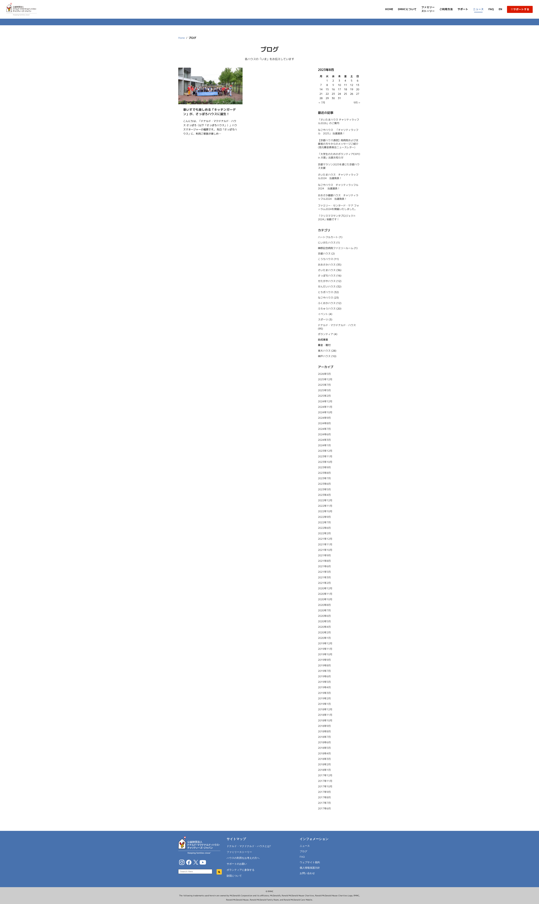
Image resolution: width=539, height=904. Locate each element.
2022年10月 (325, 511)
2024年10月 (325, 412)
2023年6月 (324, 484)
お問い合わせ (307, 873)
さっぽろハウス (327, 275)
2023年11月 (325, 456)
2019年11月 (325, 649)
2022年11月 (325, 506)
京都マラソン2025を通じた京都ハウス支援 (338, 166)
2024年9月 (324, 418)
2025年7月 (324, 385)
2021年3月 (324, 577)
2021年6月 (324, 566)
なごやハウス (325, 297)
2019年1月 (324, 704)
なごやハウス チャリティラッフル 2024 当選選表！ (339, 186)
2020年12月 (325, 588)
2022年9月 (324, 517)
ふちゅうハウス (327, 308)
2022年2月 (324, 533)
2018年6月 (324, 742)
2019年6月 (324, 676)
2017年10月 (325, 786)
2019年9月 (324, 660)
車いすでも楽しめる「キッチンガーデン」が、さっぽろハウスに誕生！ (209, 111)
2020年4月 (324, 627)
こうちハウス (325, 259)
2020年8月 (324, 605)
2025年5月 (324, 390)
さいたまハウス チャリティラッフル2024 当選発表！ (338, 176)
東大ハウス (324, 350)
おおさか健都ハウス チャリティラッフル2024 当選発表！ (338, 197)
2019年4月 (324, 687)
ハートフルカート (328, 237)
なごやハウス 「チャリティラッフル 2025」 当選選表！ (338, 131)
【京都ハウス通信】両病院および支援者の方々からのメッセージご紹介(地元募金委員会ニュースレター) (338, 144)
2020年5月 (324, 621)
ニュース (305, 845)
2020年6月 (324, 616)
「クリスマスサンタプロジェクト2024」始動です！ (337, 217)
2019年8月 (324, 665)
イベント (323, 314)
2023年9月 (324, 467)
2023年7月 (324, 478)
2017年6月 (324, 808)
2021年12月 (325, 539)
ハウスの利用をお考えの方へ (243, 857)
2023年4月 (324, 495)
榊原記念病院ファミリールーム (335, 248)
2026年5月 (324, 374)
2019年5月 (324, 682)
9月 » (357, 102)
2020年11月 (325, 594)
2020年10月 (325, 599)
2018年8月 (324, 731)
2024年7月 (324, 429)
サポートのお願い (237, 863)
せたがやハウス (327, 281)
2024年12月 (325, 401)
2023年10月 (325, 462)
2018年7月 (324, 737)
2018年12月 (325, 709)
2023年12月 (325, 451)
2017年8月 (324, 797)
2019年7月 (324, 671)
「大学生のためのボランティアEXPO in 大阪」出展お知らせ (339, 155)
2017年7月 (324, 803)
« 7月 (321, 102)
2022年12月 (325, 500)
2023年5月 (324, 489)
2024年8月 (324, 423)
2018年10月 (325, 720)
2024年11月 (325, 407)
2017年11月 (325, 781)
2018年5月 (324, 748)
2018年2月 (324, 764)
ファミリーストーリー (239, 852)
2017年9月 (324, 792)
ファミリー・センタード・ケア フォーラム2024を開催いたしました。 (338, 207)
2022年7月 (324, 522)
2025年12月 (325, 379)
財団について (234, 875)
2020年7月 (324, 610)
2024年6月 (324, 434)
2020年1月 (324, 638)
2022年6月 (324, 528)
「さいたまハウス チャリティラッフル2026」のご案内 (338, 121)
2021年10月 (325, 550)
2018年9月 (324, 726)
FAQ (302, 856)
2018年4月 (324, 753)
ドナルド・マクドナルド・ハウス (337, 325)
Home (181, 38)
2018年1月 (324, 770)
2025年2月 (324, 396)
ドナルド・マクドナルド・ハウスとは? (249, 846)
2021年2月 (324, 583)
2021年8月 (324, 561)
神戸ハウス (324, 356)
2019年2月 (324, 698)
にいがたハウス (327, 242)
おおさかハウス (327, 264)
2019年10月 (325, 654)
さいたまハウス (327, 270)
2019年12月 (325, 643)
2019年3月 (324, 693)
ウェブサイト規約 (310, 862)
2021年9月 (324, 555)
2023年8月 (324, 473)
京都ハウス (324, 253)
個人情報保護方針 (310, 867)
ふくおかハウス (327, 303)
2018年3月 (324, 759)
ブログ (303, 851)
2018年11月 (325, 715)
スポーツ (323, 319)
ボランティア (325, 334)
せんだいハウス (327, 286)
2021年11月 (325, 544)
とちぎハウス (325, 292)
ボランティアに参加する (240, 869)
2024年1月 (324, 445)
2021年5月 (324, 572)
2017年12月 (325, 775)
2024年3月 (324, 440)
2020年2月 (324, 632)
